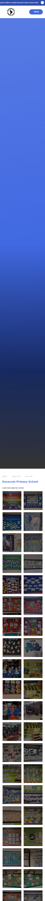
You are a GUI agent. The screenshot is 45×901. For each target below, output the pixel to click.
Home (4, 476)
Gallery (29, 476)
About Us (16, 476)
